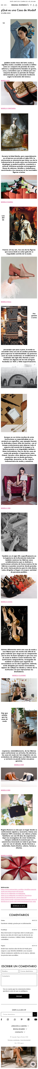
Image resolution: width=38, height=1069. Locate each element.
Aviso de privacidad (25, 1040)
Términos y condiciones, (14, 1040)
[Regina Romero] (19, 5)
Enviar (19, 996)
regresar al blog (19, 906)
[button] (2, 5)
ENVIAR (35, 1014)
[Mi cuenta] (33, 5)
